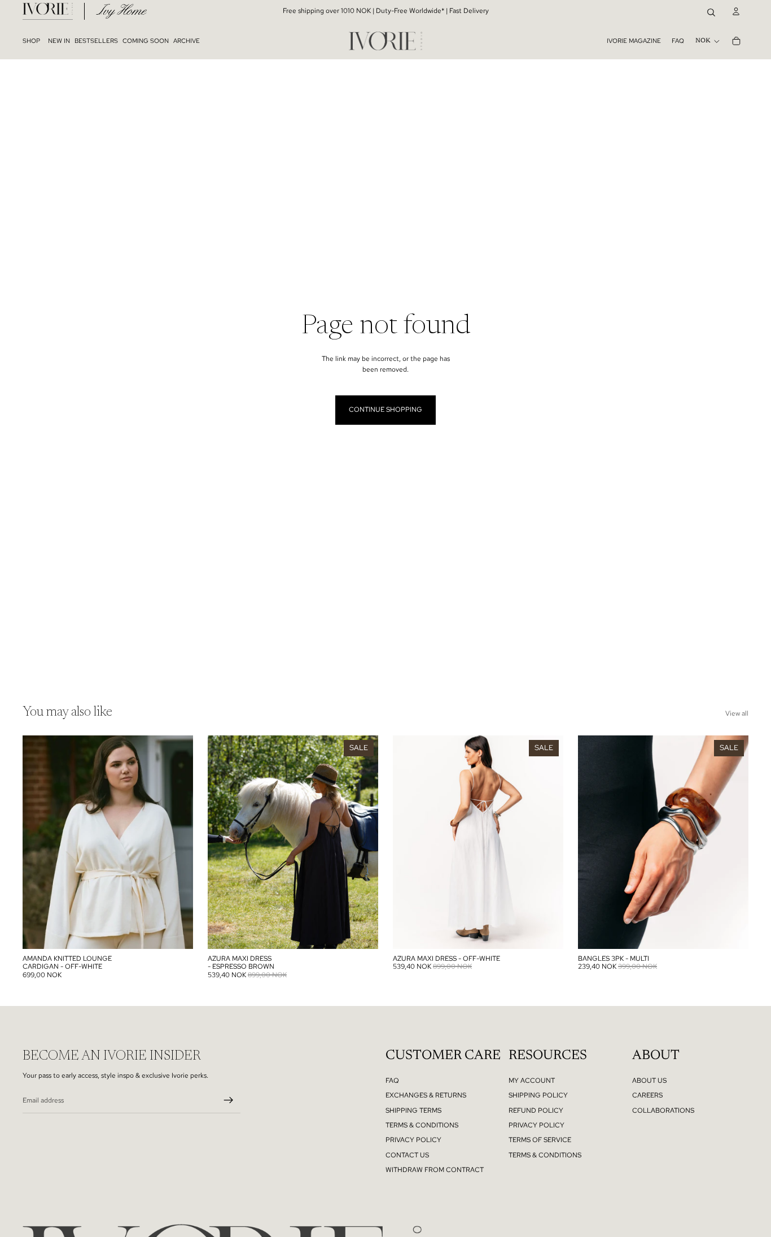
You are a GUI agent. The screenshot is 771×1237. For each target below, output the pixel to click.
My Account (532, 1080)
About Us (649, 1080)
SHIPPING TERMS (413, 1110)
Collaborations (663, 1110)
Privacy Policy (536, 1125)
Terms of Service (540, 1139)
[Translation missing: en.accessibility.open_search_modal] (711, 11)
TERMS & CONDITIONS (422, 1125)
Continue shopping (385, 409)
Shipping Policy (538, 1095)
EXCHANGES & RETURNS (426, 1095)
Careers (647, 1095)
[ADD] (734, 931)
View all (736, 713)
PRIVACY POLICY (413, 1139)
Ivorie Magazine (634, 41)
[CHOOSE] (178, 931)
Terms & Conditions (545, 1155)
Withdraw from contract (435, 1169)
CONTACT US (407, 1155)
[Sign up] (228, 1100)
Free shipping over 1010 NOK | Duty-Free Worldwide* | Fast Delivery (386, 10)
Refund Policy (536, 1110)
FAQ (678, 41)
